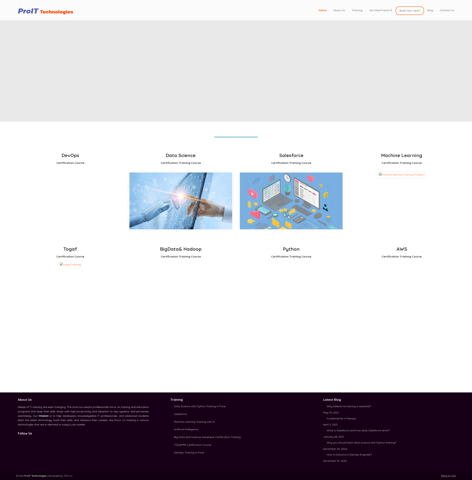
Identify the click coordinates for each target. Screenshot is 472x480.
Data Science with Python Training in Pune (199, 406)
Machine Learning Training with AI (194, 421)
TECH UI (68, 475)
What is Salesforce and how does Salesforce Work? (358, 430)
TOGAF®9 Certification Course (192, 444)
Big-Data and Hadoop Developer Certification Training (207, 437)
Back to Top (448, 475)
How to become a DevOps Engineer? (349, 454)
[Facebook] (19, 439)
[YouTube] (31, 439)
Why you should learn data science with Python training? (361, 442)
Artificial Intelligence (186, 429)
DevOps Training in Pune (189, 452)
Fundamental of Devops (341, 418)
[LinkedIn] (23, 439)
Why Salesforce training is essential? (349, 406)
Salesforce (180, 414)
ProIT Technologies (47, 10)
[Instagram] (27, 439)
